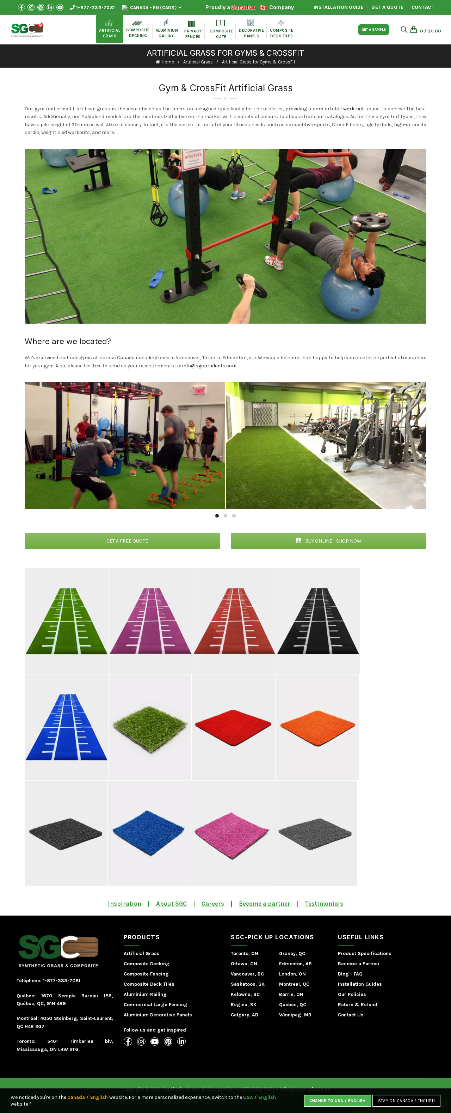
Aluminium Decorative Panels (158, 1015)
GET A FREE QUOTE (126, 541)
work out (353, 109)
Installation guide (339, 7)
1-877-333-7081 (95, 7)
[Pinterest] (168, 1041)
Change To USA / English (337, 1100)
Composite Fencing (146, 974)
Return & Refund (357, 1005)
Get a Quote (387, 7)
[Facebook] (128, 1041)
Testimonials (324, 903)
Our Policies (352, 994)
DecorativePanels (251, 28)
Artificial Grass (198, 62)
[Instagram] (141, 1041)
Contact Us (351, 1015)
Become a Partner (359, 964)
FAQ (358, 974)
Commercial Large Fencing (155, 1005)
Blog (343, 974)
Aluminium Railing (145, 994)
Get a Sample (374, 29)
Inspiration (124, 903)
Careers (213, 903)
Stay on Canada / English (406, 1100)
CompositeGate (221, 29)
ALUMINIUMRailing (167, 28)
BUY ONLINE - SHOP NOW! (333, 541)
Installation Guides (360, 984)
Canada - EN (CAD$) (153, 7)
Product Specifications (364, 953)
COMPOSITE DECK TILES (282, 29)
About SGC (171, 903)
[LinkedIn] (181, 1041)
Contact (423, 7)
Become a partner (264, 903)
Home (168, 62)
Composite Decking (138, 29)
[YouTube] (154, 1041)
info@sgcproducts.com (209, 366)
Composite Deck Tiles (149, 984)
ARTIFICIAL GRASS (109, 28)
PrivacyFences (193, 30)
